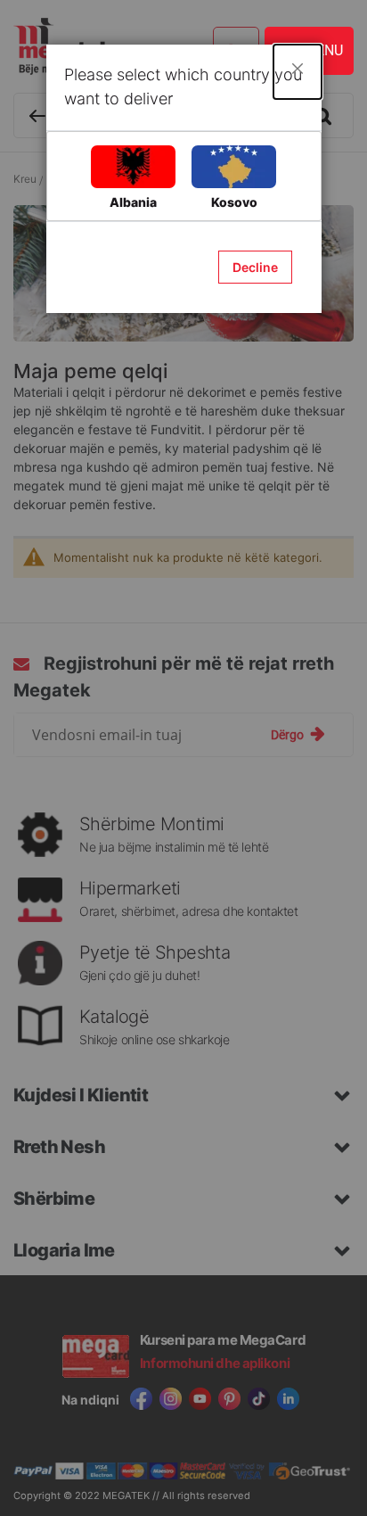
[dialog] (183, 758)
